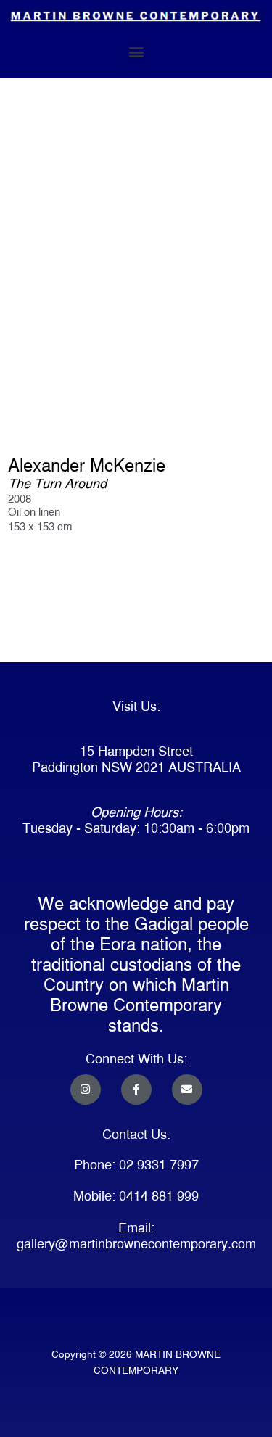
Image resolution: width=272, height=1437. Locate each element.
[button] (136, 51)
